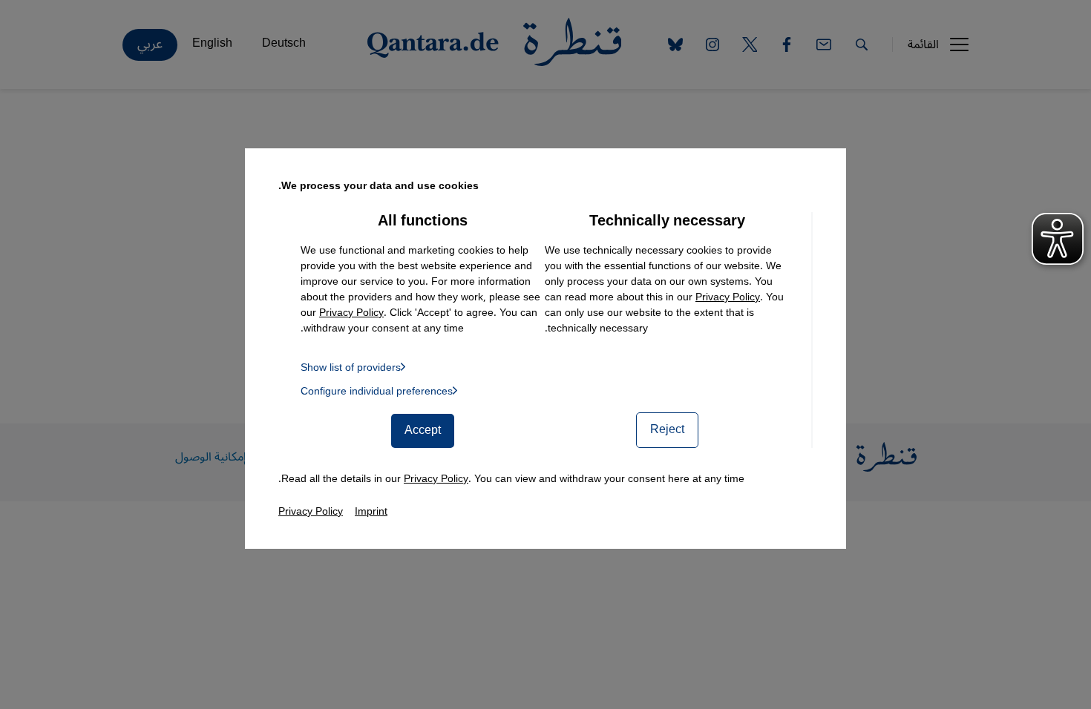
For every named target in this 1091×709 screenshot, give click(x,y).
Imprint (371, 511)
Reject (667, 429)
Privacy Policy (727, 297)
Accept (422, 430)
